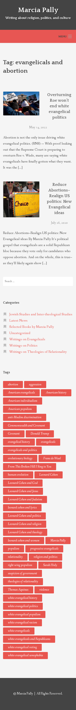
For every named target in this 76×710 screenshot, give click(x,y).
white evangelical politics (23, 606)
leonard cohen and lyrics (22, 507)
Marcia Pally (38, 10)
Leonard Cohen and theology (25, 532)
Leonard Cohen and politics (24, 516)
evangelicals (48, 442)
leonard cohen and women (23, 540)
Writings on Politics (23, 345)
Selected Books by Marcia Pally (31, 327)
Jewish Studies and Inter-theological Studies (40, 314)
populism (13, 548)
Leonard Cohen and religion (24, 524)
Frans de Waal (52, 458)
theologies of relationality (23, 581)
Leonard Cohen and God (23, 483)
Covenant (14, 434)
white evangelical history (22, 598)
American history (56, 392)
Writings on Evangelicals (27, 339)
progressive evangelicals (44, 548)
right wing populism (20, 565)
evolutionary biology (20, 458)
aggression (35, 384)
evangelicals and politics (22, 450)
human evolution (18, 475)
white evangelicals (19, 631)
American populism (20, 409)
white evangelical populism (24, 614)
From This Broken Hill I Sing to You (29, 467)
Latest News (18, 320)
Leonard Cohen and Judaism (25, 499)
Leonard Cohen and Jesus (23, 491)
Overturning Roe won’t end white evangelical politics (59, 106)
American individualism (22, 401)
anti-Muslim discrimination (24, 417)
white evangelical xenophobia (25, 655)
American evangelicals (21, 392)
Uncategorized (19, 333)
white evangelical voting (22, 647)
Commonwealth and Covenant (26, 425)
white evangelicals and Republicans (29, 639)
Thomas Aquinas (18, 590)
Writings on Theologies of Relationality (38, 352)
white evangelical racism (22, 622)
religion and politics (45, 557)
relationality (15, 557)
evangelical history (19, 442)
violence (44, 590)
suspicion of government (22, 573)
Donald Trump (40, 434)
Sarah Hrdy (50, 565)
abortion (13, 384)
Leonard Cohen (48, 475)
